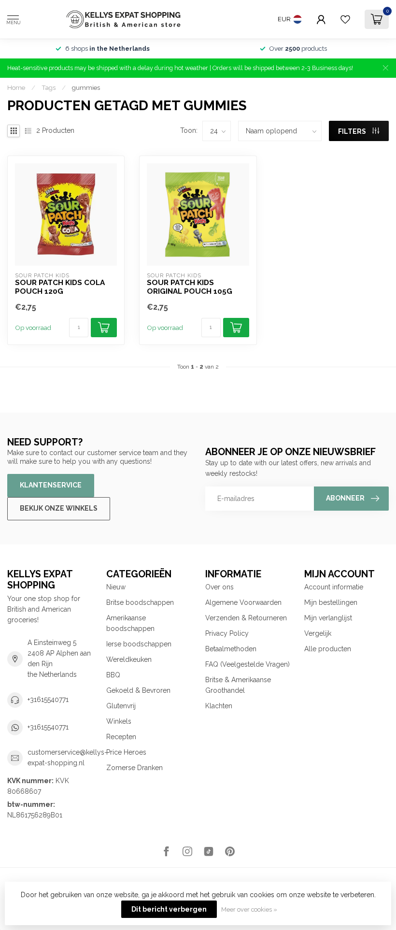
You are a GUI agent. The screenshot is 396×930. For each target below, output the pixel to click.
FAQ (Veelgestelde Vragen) (247, 664)
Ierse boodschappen (138, 644)
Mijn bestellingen (330, 602)
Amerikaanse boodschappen (130, 623)
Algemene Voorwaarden (243, 602)
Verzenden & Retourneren (246, 618)
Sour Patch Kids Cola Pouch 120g (60, 287)
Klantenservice (51, 485)
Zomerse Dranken (134, 768)
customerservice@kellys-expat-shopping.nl (67, 757)
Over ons (219, 587)
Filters (353, 131)
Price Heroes (126, 752)
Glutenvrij (121, 706)
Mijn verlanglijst (328, 618)
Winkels (118, 721)
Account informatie (333, 587)
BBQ (113, 675)
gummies (86, 87)
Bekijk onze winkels (59, 508)
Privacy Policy (227, 633)
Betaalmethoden (230, 649)
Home (16, 87)
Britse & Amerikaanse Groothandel (238, 685)
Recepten (121, 737)
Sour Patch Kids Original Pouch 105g (189, 287)
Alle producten (327, 649)
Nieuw (116, 587)
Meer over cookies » (249, 909)
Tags (49, 87)
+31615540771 (48, 699)
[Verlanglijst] (345, 19)
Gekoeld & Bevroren (138, 690)
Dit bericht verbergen (169, 909)
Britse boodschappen (140, 602)
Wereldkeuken (129, 659)
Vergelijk (317, 633)
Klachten (218, 706)
